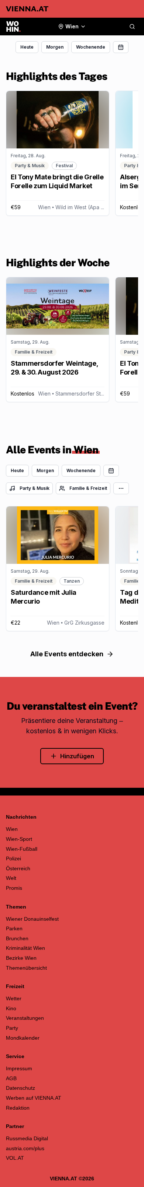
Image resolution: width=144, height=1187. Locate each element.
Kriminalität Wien (25, 948)
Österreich (18, 868)
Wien (12, 829)
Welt (11, 878)
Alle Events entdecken (66, 654)
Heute (27, 47)
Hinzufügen (77, 756)
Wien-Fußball (21, 849)
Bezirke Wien (21, 958)
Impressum (19, 1068)
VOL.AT (15, 1158)
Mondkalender (23, 1038)
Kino (11, 1008)
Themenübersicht (26, 968)
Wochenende (90, 47)
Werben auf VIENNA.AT (33, 1098)
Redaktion (18, 1108)
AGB (11, 1078)
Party (12, 1028)
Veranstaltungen (25, 1018)
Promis (14, 888)
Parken (14, 928)
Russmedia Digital (27, 1138)
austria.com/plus (25, 1148)
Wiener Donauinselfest (32, 919)
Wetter (13, 998)
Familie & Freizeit (88, 488)
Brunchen (17, 938)
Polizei (13, 858)
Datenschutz (20, 1088)
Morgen (55, 47)
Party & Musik (34, 488)
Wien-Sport (19, 839)
